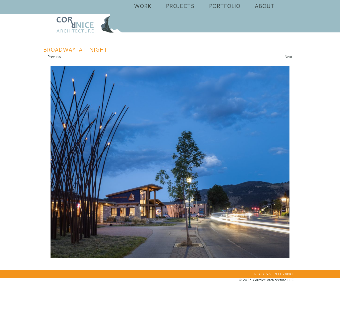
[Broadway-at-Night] (170, 162)
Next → (290, 56)
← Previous (52, 56)
